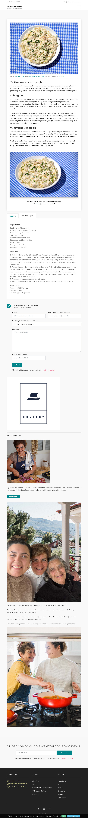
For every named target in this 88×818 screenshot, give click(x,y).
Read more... (13, 496)
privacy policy (49, 370)
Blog (34, 784)
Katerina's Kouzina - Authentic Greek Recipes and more (16, 7)
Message (15, 329)
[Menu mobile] (78, 7)
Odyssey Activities (39, 791)
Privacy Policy (73, 816)
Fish (59, 784)
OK (64, 816)
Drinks (60, 794)
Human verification (19, 354)
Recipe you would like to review (24, 321)
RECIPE (13, 216)
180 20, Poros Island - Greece (18, 787)
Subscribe (65, 753)
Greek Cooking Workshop (42, 788)
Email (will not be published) (59, 313)
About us (35, 781)
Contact (35, 794)
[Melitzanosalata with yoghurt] (44, 175)
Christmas (62, 798)
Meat (60, 788)
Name (14, 313)
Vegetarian (62, 781)
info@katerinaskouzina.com (72, 2)
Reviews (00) (27, 216)
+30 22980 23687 (14, 781)
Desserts (61, 791)
